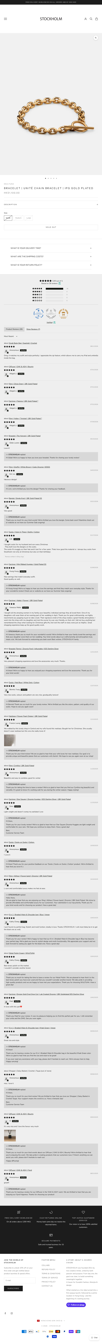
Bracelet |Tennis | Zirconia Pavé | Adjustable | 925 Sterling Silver (34, 649)
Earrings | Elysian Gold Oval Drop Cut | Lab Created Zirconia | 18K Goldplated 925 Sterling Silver (46, 994)
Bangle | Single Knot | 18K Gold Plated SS (25, 498)
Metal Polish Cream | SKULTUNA (22, 953)
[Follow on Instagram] (11, 1313)
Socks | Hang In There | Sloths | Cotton (24, 532)
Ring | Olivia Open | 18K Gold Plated (23, 384)
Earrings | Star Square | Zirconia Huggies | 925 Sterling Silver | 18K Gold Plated (40, 799)
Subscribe (13, 1288)
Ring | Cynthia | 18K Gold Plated (21, 765)
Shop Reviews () (33, 329)
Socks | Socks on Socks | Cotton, (21, 842)
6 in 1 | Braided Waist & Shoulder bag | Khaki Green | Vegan (32, 1028)
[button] (37, 289)
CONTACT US (47, 1286)
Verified (49, 322)
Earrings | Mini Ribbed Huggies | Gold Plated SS (27, 564)
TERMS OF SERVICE (50, 1278)
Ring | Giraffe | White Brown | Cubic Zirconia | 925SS (29, 467)
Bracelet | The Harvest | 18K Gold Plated (24, 436)
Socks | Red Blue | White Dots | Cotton (24, 682)
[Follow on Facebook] (5, 1313)
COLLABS (46, 1265)
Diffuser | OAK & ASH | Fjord (20, 1170)
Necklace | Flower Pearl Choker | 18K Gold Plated (28, 716)
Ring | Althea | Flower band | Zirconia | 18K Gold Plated (30, 876)
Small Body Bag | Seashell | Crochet (23, 343)
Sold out (51, 227)
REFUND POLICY (48, 1269)
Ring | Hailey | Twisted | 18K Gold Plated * (25, 418)
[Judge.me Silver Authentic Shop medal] (51, 314)
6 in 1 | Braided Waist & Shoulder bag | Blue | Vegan (29, 914)
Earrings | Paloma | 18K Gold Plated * (23, 401)
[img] (51, 280)
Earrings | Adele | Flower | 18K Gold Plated (26, 600)
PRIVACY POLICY (48, 1282)
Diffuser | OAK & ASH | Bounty (21, 366)
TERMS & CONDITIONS (51, 1273)
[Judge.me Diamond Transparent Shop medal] (39, 314)
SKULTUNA (9, 184)
